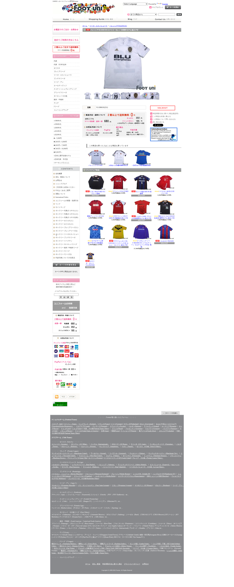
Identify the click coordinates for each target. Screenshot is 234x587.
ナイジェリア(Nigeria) (128, 431)
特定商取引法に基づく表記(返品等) (165, 113)
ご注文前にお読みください (65, 187)
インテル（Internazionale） (99, 444)
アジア (56, 103)
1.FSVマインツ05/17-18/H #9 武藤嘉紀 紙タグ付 (118, 217)
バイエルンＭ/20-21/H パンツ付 (166, 192)
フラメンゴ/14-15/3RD (120, 191)
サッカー (60, 405)
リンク (58, 204)
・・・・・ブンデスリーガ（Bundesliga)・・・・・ (70, 472)
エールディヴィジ (60, 86)
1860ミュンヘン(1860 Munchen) (158, 476)
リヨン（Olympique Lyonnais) (122, 485)
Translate (165, 4)
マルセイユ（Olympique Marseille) (63, 485)
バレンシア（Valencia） (106, 465)
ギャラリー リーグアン (64, 241)
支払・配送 (96, 564)
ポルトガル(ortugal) (146, 424)
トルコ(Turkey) (77, 429)
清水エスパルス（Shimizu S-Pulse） (72, 546)
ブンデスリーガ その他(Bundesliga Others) (83, 478)
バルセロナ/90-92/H (167, 241)
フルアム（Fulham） (113, 456)
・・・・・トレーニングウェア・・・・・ (67, 557)
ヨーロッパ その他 (60, 96)
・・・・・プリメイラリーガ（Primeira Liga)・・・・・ (72, 506)
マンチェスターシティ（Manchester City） (163, 453)
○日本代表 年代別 (61, 159)
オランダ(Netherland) (131, 424)
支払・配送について (101, 19)
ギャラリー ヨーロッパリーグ (66, 244)
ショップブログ (133, 19)
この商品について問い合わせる (164, 119)
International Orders (62, 197)
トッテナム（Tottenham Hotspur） (156, 456)
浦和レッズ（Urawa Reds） (88, 544)
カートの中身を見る (66, 265)
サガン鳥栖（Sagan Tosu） (99, 553)
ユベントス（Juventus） (60, 444)
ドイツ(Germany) (117, 424)
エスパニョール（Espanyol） (160, 465)
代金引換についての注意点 (65, 258)
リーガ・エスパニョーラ (63, 75)
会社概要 (59, 174)
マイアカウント (157, 7)
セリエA (57, 68)
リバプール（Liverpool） (118, 453)
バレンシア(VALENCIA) (118, 26)
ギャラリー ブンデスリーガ (65, 237)
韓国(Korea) (115, 431)
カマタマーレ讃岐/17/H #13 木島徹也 (95, 242)
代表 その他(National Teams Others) (96, 429)
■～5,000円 (58, 138)
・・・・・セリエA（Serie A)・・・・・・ (67, 442)
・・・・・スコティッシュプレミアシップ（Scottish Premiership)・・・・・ (79, 499)
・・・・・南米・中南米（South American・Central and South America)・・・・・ (80, 521)
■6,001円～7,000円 (60, 145)
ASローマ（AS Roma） (120, 444)
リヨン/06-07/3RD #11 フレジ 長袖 (97, 192)
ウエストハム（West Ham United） (91, 456)
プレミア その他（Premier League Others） (147, 458)
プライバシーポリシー (132, 564)
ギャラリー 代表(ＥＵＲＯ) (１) (67, 211)
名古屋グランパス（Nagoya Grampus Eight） (73, 553)
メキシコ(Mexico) (66, 431)
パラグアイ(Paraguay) (170, 429)
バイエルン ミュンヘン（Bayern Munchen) (67, 474)
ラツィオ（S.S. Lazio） (139, 444)
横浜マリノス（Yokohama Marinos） (64, 544)
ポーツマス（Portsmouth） (132, 456)
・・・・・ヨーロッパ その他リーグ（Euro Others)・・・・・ (74, 512)
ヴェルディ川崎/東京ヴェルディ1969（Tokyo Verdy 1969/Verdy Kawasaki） (104, 548)
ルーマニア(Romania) (169, 426)
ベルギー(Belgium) (134, 426)
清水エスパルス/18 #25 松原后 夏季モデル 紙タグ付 (164, 217)
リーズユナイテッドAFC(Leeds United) (117, 458)
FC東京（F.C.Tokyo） (95, 546)
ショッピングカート (173, 7)
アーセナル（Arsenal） (99, 453)
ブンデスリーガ (59, 78)
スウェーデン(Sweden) (118, 426)
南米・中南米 (59, 100)
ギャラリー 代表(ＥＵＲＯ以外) (67, 217)
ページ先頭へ (170, 413)
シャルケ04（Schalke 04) (141, 474)
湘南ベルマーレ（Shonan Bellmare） (93, 551)
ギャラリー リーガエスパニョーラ (67, 234)
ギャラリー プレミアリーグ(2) (66, 231)
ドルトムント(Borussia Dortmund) (97, 474)
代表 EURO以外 (60, 65)
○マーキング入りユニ (61, 163)
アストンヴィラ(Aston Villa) (77, 458)
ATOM (72, 396)
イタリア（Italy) (57, 424)
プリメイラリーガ (60, 92)
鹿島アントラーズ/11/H (95, 216)
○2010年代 (57, 131)
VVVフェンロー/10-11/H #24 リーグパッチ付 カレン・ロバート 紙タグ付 (118, 243)
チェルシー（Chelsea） (137, 453)
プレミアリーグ (59, 71)
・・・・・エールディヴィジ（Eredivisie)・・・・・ (70, 492)
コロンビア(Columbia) (166, 431)
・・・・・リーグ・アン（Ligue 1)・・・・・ (68, 483)
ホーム (69, 19)
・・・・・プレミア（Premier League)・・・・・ (69, 451)
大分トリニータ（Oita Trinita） (65, 548)
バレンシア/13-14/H (95, 165)
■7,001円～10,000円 (61, 149)
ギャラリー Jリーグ (63, 251)
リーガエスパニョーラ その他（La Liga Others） (147, 467)
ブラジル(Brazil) (117, 429)
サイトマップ (60, 207)
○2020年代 (57, 135)
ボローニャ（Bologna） (69, 446)
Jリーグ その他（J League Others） (146, 548)
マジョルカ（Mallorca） (91, 467)
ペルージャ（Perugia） (89, 446)
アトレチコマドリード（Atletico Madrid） (132, 465)
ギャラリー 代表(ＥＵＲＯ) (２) (67, 214)
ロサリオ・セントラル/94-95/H (90, 263)
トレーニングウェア (61, 110)
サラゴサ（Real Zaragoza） (71, 467)
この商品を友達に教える (162, 116)
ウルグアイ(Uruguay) (152, 429)
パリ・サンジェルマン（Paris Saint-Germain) (93, 485)
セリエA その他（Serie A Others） (149, 446)
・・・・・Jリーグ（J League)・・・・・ (66, 541)
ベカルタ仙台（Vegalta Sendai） (170, 546)
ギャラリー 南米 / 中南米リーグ (67, 248)
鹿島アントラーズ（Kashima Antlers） (113, 544)
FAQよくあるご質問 (63, 190)
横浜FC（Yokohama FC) (69, 551)
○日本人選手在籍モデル (62, 156)
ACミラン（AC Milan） (79, 444)
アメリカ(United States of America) (87, 431)
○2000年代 (57, 128)
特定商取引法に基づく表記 (112, 564)
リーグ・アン (59, 82)
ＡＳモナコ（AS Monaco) (144, 485)
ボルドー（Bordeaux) (162, 485)
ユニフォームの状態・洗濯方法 (67, 201)
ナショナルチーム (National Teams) (64, 420)
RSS (63, 396)
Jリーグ (56, 106)
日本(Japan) (105, 431)
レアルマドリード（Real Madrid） (84, 465)
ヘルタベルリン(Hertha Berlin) (105, 476)
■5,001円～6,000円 (60, 142)
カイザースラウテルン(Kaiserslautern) (131, 476)
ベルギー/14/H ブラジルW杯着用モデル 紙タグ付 (141, 217)
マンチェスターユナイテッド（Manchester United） (70, 453)
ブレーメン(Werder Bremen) (120, 474)
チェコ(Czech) (66, 429)
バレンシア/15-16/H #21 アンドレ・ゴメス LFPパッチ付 (118, 165)
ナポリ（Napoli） (128, 446)
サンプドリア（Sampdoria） (109, 446)
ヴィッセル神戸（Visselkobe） (146, 546)
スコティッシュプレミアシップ (65, 89)
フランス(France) (104, 424)
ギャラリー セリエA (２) (64, 224)
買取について (60, 194)
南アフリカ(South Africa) (147, 431)
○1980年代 (57, 121)
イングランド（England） (88, 424)
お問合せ (165, 19)
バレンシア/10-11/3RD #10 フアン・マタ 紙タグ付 (141, 165)
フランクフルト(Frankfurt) (83, 476)
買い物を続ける (158, 122)
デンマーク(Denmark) (100, 426)
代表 (55, 61)
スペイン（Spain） (71, 424)
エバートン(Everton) (95, 458)
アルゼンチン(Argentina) (134, 429)
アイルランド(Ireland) (151, 426)
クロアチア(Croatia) (83, 426)
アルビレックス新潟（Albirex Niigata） (119, 546)
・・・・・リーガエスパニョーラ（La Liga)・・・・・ (71, 462)
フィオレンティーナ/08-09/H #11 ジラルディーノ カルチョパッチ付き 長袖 (141, 244)
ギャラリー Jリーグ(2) (64, 254)
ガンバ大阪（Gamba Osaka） (140, 544)
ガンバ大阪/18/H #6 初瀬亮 (144, 192)
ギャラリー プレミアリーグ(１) (67, 227)
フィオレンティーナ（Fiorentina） (162, 444)
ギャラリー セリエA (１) (64, 221)
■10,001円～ (58, 152)
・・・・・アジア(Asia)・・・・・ (64, 532)
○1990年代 (57, 124)
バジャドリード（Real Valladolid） (114, 467)
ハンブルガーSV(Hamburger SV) (164, 474)
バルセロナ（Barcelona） (60, 465)
